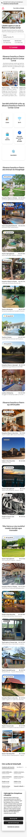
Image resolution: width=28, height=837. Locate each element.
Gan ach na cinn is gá (13, 822)
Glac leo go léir (13, 818)
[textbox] (7, 42)
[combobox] (13, 37)
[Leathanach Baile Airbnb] (3, 8)
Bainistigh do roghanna (13, 826)
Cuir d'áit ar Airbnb (18, 8)
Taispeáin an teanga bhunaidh (10, 3)
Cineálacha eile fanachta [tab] (8, 767)
